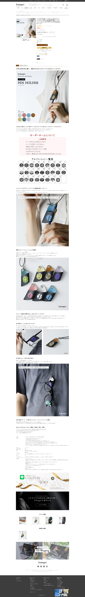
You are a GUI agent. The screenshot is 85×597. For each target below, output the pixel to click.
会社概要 (58, 579)
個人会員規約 (59, 585)
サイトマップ (32, 582)
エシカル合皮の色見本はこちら (33, 5)
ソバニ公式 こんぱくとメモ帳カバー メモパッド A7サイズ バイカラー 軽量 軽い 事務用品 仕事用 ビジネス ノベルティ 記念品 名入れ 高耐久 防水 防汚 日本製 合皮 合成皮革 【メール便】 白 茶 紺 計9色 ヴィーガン (62, 524)
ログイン (18, 579)
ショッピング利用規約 (60, 582)
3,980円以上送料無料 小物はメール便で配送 (35, 4)
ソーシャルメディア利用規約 (61, 588)
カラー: (38, 30)
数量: (37, 42)
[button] (44, 48)
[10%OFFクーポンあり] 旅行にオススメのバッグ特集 (23, 15)
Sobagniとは (31, 579)
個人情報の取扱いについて (60, 586)
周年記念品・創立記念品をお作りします (49, 585)
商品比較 (45, 582)
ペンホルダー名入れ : (40, 34)
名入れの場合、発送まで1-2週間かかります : (42, 32)
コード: (38, 39)
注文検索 (45, 579)
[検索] (58, 5)
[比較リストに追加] (38, 56)
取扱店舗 (31, 585)
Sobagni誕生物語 (32, 588)
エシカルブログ (32, 586)
